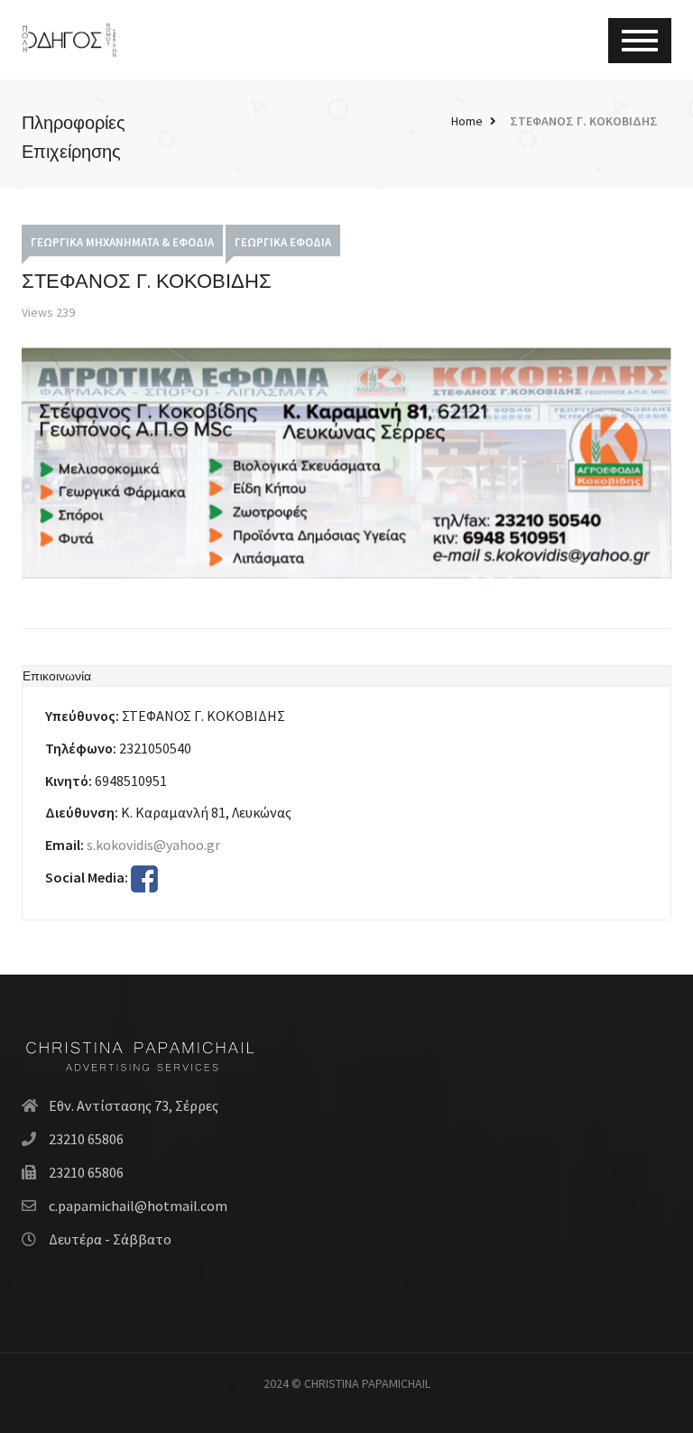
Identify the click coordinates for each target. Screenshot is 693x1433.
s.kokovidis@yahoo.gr (153, 845)
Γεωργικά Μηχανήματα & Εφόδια (122, 242)
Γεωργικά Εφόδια (283, 242)
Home (467, 121)
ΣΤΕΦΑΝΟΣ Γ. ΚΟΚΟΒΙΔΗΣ (584, 121)
